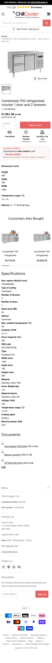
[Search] (47, 23)
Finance (6, 644)
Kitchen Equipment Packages (37, 644)
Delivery (40, 638)
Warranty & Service (38, 635)
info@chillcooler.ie (39, 2)
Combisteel (9, 109)
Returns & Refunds (19, 635)
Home (4, 36)
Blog (30, 641)
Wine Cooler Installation (16, 641)
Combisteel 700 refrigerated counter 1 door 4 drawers (42, 253)
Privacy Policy (11, 638)
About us (39, 641)
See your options (13, 154)
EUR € (24, 608)
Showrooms (17, 644)
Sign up (42, 594)
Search (6, 635)
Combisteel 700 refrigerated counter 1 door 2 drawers (10, 253)
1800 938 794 (33, 29)
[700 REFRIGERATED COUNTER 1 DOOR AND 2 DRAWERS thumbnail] (6, 89)
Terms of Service (27, 638)
